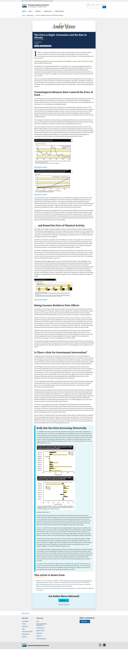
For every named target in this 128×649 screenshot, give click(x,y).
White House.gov (40, 638)
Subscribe (63, 600)
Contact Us (103, 4)
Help (23, 629)
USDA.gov (39, 633)
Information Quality (27, 631)
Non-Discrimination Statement (41, 624)
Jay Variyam (39, 42)
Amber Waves (59, 11)
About (93, 4)
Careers (98, 4)
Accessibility (25, 621)
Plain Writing (39, 628)
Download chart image (40, 167)
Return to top (25, 613)
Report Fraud (40, 630)
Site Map (24, 636)
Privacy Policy (65, 604)
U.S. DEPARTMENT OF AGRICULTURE (37, 7)
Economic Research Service (38, 5)
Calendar (89, 4)
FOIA (37, 621)
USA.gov (38, 636)
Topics (24, 11)
